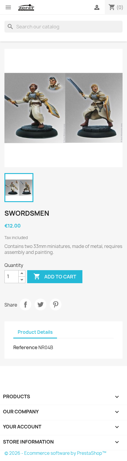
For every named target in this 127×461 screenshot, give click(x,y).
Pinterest (55, 304)
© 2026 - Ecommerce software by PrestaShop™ (55, 453)
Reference (25, 347)
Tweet (40, 304)
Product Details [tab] (35, 332)
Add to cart (54, 276)
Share (25, 304)
